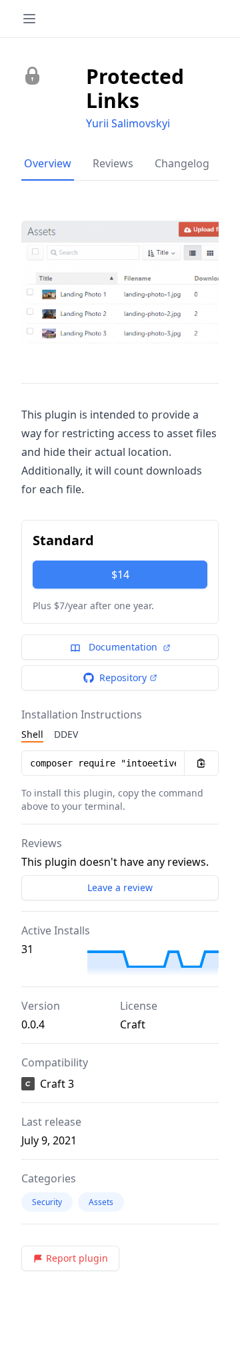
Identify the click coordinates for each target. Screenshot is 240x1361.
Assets (101, 1202)
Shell (32, 734)
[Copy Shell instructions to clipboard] (201, 763)
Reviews (113, 163)
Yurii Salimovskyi (128, 123)
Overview (47, 163)
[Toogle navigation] (29, 19)
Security (47, 1202)
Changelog (182, 163)
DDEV (66, 734)
